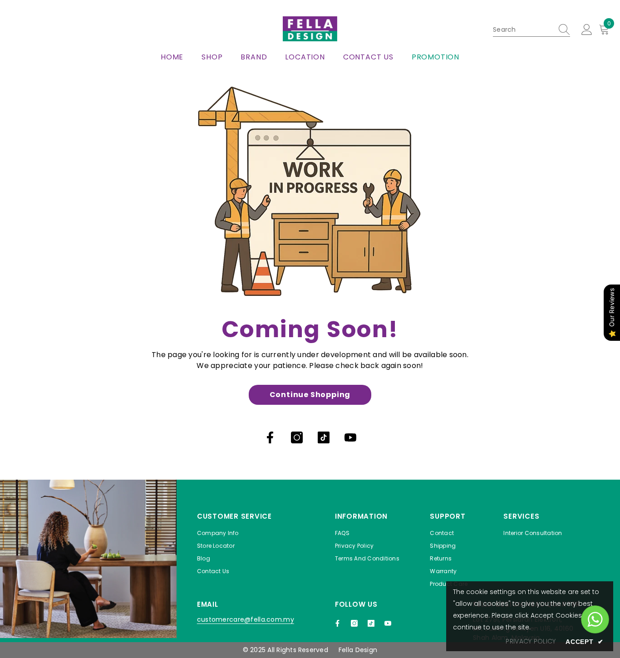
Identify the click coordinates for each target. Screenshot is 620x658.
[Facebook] (270, 437)
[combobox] (523, 29)
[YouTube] (350, 437)
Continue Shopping (310, 394)
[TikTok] (324, 437)
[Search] (531, 30)
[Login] (586, 30)
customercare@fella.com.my (245, 619)
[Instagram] (297, 437)
